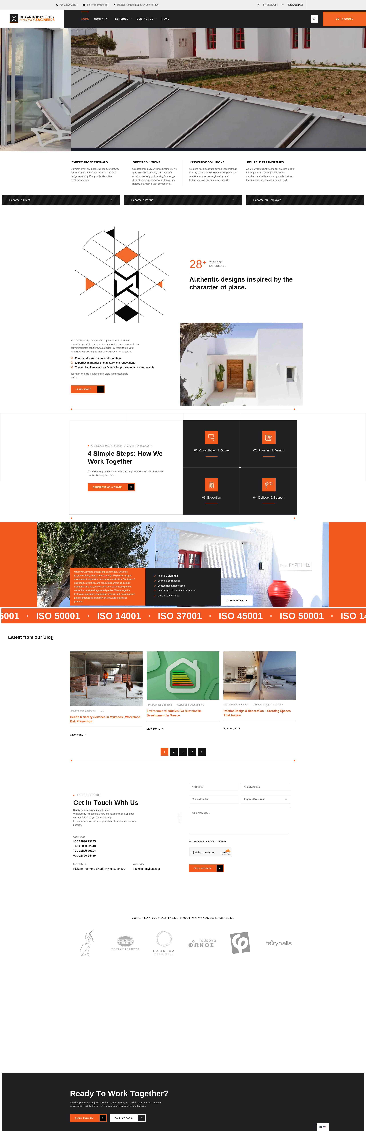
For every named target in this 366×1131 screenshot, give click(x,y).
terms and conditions (215, 841)
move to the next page (202, 752)
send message (203, 868)
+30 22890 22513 (84, 846)
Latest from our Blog (31, 637)
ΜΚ (102, 711)
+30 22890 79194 (84, 850)
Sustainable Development (190, 705)
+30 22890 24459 (84, 855)
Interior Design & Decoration (268, 704)
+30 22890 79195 (84, 841)
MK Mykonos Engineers (83, 711)
